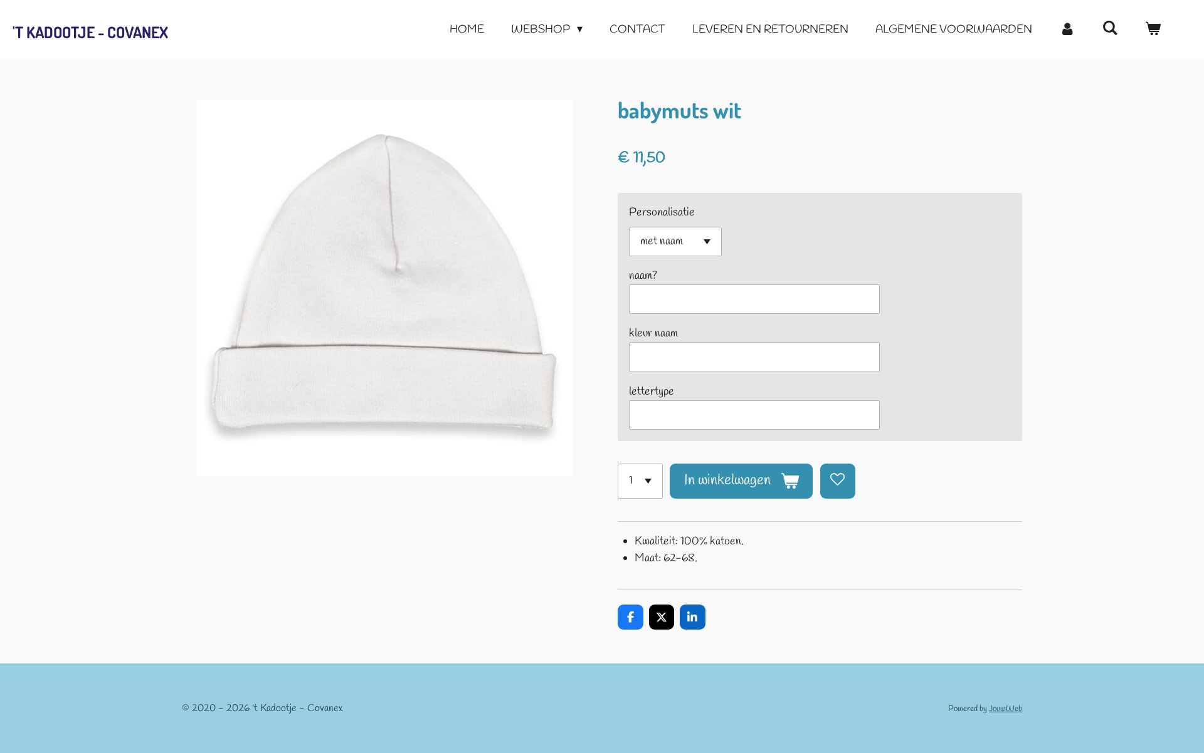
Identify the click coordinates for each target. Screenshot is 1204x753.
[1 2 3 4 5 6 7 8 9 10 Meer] (640, 481)
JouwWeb (1005, 709)
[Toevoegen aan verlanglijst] (837, 481)
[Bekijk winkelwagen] (1153, 29)
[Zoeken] (1110, 28)
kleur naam (653, 333)
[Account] (1067, 29)
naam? (643, 275)
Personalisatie (662, 212)
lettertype (651, 391)
